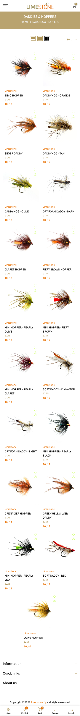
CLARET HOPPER (15, 269)
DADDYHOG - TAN (54, 153)
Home (24, 22)
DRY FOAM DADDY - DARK (58, 211)
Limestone (11, 91)
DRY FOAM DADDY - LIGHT (21, 451)
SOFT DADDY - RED (54, 576)
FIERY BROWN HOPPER (57, 269)
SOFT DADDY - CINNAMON (59, 389)
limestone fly (39, 702)
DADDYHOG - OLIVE (17, 211)
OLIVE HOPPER (33, 638)
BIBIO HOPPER (14, 95)
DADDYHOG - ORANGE (56, 95)
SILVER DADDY (14, 153)
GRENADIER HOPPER (18, 514)
